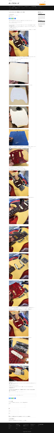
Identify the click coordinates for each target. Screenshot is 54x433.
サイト (9, 413)
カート (10, 9)
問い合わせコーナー (27, 6)
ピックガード (39, 6)
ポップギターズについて (20, 6)
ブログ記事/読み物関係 (33, 6)
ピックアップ (32, 425)
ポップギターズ (14, 3)
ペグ (38, 425)
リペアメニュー (25, 428)
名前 (9, 408)
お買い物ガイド (14, 6)
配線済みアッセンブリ (25, 425)
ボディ (17, 428)
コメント (10, 403)
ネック (9, 428)
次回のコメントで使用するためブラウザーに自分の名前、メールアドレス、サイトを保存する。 (20, 416)
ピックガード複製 (18, 425)
